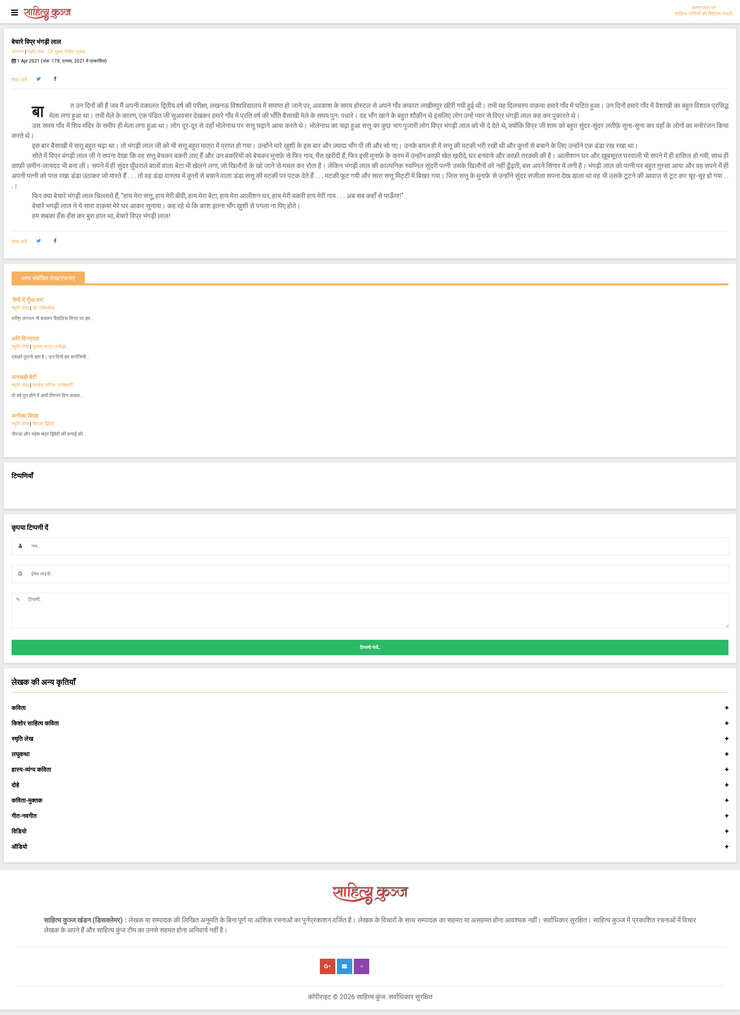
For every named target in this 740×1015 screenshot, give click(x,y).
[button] (38, 79)
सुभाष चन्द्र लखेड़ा (49, 346)
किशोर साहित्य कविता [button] (35, 723)
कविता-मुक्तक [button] (27, 800)
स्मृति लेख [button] (22, 738)
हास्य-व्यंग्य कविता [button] (31, 769)
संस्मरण (18, 51)
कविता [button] (19, 708)
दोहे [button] (15, 785)
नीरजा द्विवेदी (43, 424)
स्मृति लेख (35, 51)
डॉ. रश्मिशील (43, 308)
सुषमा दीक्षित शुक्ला (69, 51)
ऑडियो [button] (19, 846)
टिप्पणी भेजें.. (370, 647)
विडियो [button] (19, 831)
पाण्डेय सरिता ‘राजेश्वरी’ (53, 385)
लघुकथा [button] (21, 754)
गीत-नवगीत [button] (24, 815)
